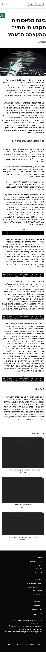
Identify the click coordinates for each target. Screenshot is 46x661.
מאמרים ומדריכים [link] (36, 561)
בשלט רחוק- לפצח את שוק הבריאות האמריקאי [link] (23, 470)
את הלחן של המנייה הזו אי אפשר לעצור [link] (23, 537)
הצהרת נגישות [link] (37, 609)
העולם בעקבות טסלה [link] (23, 505)
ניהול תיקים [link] (38, 580)
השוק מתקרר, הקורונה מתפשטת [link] (30, 629)
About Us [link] (38, 573)
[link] (2, 15)
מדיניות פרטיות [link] (37, 605)
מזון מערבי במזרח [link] (36, 623)
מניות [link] (40, 565)
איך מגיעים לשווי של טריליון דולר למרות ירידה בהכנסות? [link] (23, 632)
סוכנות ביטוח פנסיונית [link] (34, 583)
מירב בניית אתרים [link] (12, 644)
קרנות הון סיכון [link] (37, 591)
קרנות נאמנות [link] (37, 594)
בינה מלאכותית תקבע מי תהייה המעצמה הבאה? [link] (25, 626)
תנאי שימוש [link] (38, 601)
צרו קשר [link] (39, 569)
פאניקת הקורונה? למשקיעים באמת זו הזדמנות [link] (26, 620)
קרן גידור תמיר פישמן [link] (35, 587)
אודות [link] (40, 558)
